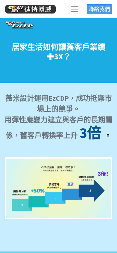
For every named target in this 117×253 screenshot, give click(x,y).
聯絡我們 (99, 9)
